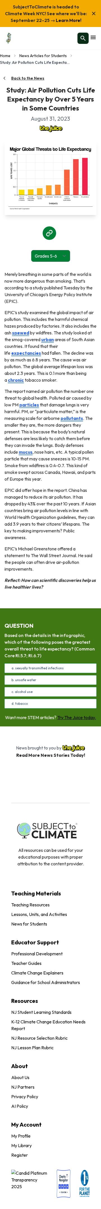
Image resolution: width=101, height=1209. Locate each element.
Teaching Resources (30, 905)
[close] (94, 13)
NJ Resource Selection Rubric (39, 1038)
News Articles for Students (43, 55)
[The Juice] (50, 128)
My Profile (21, 1136)
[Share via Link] (49, 233)
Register (19, 1155)
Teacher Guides (26, 963)
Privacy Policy (24, 1096)
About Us (20, 1077)
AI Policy (19, 1106)
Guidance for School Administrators (45, 982)
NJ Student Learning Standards (41, 1012)
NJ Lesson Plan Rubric (32, 1047)
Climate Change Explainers (37, 973)
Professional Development (37, 953)
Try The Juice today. (76, 717)
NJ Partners (23, 1087)
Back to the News (27, 78)
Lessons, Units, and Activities (39, 914)
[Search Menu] (83, 38)
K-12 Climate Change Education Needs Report (48, 1025)
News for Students (29, 924)
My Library (21, 1145)
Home (5, 55)
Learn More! (68, 20)
